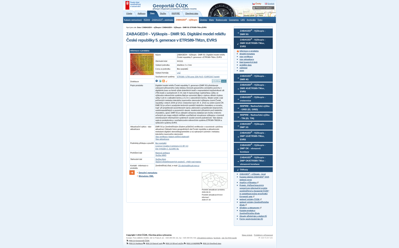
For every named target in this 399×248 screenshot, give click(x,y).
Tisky (259, 20)
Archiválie (251, 20)
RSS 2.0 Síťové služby (175, 243)
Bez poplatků (160, 143)
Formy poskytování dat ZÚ (251, 219)
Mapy (211, 20)
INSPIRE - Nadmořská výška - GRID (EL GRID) (254, 108)
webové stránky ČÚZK (250, 199)
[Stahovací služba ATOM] (163, 81)
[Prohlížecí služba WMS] (160, 81)
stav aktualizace (247, 59)
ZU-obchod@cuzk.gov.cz (188, 166)
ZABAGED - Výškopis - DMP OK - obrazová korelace (252, 148)
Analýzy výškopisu (248, 183)
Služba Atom (160, 159)
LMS (243, 20)
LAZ (178, 73)
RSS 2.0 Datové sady (154, 243)
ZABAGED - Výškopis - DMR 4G (252, 77)
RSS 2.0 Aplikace (136, 243)
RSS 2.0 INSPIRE (193, 243)
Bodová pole (221, 20)
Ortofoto (203, 20)
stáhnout (243, 68)
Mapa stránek (247, 235)
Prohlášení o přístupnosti (263, 235)
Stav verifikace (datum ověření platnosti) (172, 137)
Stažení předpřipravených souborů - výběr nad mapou (178, 162)
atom (242, 71)
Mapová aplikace (162, 153)
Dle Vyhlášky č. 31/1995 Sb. (167, 149)
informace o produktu (249, 51)
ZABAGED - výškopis (186, 19)
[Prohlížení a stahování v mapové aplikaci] (156, 81)
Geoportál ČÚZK (175, 6)
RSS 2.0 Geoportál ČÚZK (139, 241)
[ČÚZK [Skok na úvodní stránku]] (133, 5)
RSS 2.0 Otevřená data (212, 243)
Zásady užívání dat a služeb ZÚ (253, 216)
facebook (217, 238)
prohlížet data (246, 65)
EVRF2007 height (211, 77)
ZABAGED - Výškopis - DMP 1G (252, 125)
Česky (258, 4)
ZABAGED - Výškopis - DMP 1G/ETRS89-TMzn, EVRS (252, 136)
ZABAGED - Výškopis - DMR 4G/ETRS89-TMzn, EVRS (252, 88)
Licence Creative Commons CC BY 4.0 (171, 146)
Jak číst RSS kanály (229, 238)
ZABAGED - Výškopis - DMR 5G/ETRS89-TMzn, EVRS (252, 43)
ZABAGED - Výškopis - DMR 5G (252, 32)
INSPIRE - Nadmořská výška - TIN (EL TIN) (254, 117)
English (271, 4)
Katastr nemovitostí (133, 20)
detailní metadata (247, 54)
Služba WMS (160, 155)
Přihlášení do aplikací (263, 8)
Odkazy (244, 169)
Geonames (234, 20)
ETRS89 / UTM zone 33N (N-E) (190, 77)
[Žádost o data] (166, 81)
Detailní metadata (148, 172)
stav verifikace (246, 57)
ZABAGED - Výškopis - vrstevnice (252, 98)
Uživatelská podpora (205, 238)
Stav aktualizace (162, 139)
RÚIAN (147, 20)
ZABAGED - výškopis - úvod (253, 174)
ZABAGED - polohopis (162, 19)
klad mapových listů (248, 62)
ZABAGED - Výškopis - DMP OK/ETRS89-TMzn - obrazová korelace (253, 160)
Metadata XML (146, 176)
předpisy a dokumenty (250, 208)
